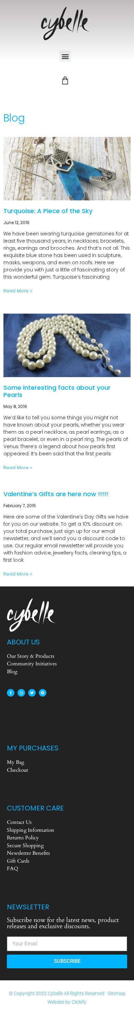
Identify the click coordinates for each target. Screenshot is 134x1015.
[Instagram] (21, 693)
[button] (65, 56)
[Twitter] (32, 693)
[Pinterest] (42, 693)
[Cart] (65, 80)
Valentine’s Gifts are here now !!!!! (55, 494)
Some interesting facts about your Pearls (57, 391)
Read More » (17, 291)
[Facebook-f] (10, 693)
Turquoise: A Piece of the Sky (47, 211)
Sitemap (116, 993)
